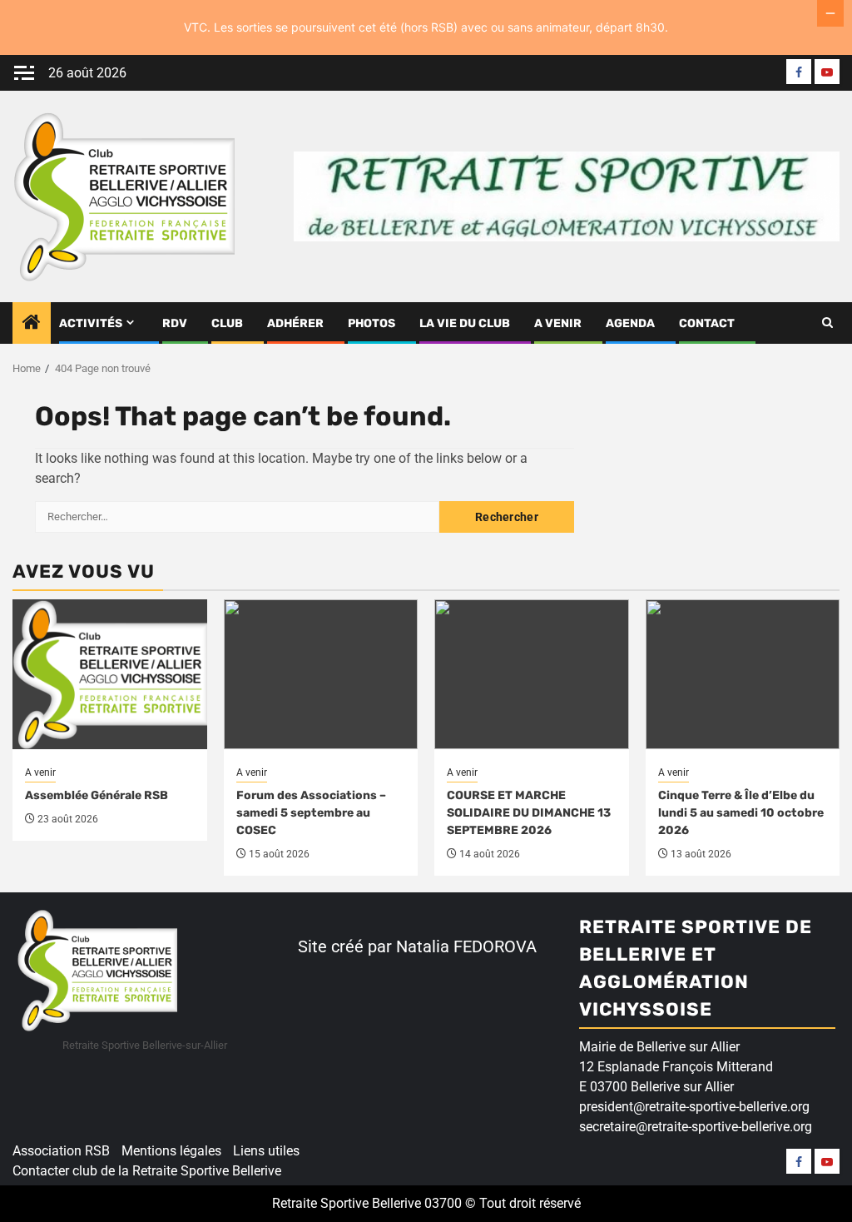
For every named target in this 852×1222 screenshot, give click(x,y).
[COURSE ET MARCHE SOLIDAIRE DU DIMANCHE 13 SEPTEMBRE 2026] (531, 674)
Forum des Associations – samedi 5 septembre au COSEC (311, 812)
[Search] (827, 323)
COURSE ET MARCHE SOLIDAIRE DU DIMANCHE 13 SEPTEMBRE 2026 (529, 812)
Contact (707, 323)
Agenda (630, 323)
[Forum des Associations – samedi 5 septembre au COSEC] (321, 674)
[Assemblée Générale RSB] (109, 674)
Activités (90, 323)
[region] (216, 1094)
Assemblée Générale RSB (96, 795)
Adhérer (295, 323)
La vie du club (464, 323)
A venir (558, 323)
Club (227, 323)
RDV (174, 323)
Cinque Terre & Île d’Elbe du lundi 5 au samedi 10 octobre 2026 (741, 812)
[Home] (31, 323)
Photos (371, 323)
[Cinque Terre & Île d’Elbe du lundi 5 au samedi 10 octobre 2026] (743, 674)
